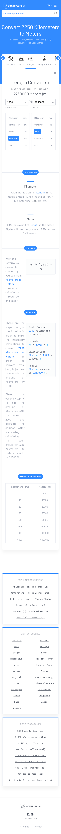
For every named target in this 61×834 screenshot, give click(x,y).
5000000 (44, 539)
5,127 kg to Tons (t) (30, 743)
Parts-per (16, 689)
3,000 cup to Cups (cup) (30, 730)
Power (44, 652)
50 (20, 513)
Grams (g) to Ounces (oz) (30, 605)
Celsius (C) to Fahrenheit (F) (30, 611)
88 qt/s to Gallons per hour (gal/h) (30, 780)
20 (20, 506)
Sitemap (24, 826)
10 (20, 500)
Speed (17, 695)
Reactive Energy (44, 677)
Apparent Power (44, 665)
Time (16, 683)
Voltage (44, 646)
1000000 (45, 533)
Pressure (16, 707)
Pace (16, 701)
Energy (44, 671)
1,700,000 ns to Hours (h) (30, 755)
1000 (45, 493)
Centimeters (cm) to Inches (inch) (30, 592)
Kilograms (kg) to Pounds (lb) (30, 586)
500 (20, 526)
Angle (44, 701)
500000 (44, 526)
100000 (44, 519)
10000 (45, 500)
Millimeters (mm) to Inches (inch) (30, 599)
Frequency (44, 695)
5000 (19, 539)
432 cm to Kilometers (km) (30, 761)
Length (30, 64)
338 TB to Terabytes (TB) (30, 767)
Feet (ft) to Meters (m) (31, 617)
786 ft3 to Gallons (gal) (30, 749)
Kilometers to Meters (15, 352)
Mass (21, 64)
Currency (11, 64)
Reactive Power (44, 658)
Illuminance (44, 689)
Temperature (44, 64)
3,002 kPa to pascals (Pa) (30, 737)
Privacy (38, 826)
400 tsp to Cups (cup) (30, 773)
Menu (50, 5)
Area (16, 665)
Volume (16, 671)
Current (44, 640)
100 (20, 519)
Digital (16, 677)
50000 (45, 513)
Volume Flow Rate (44, 683)
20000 (45, 506)
